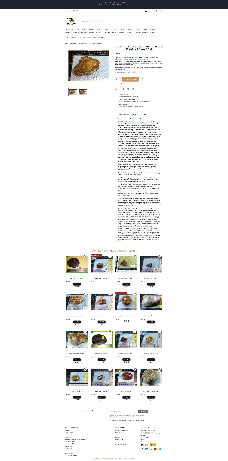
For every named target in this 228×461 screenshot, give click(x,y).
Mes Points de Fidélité (120, 444)
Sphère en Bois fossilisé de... (126, 316)
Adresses (117, 437)
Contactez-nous (68, 446)
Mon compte (68, 450)
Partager (123, 89)
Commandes (118, 432)
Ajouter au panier (130, 79)
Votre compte (120, 427)
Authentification (68, 448)
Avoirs (116, 435)
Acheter (77, 284)
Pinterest (133, 89)
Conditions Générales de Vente (72, 435)
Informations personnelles (121, 430)
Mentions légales (69, 432)
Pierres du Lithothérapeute (71, 455)
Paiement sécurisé (69, 437)
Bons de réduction (119, 439)
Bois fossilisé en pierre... (77, 278)
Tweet (128, 89)
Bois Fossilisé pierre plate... (77, 391)
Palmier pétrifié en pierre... (126, 278)
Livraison (67, 430)
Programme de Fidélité (70, 444)
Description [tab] (124, 114)
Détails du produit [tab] (140, 114)
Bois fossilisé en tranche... (77, 316)
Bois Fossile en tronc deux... (151, 391)
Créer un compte (69, 453)
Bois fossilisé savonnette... (126, 391)
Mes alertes (118, 442)
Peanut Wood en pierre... (102, 278)
